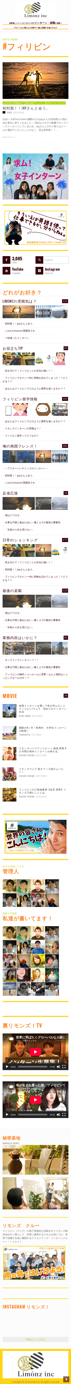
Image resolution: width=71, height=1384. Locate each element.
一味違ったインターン (17, 337)
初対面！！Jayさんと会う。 (26, 107)
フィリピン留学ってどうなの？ (22, 435)
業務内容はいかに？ (20, 637)
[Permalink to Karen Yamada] (38, 974)
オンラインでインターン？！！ (22, 660)
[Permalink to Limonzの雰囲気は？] (19, 311)
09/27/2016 (41, 755)
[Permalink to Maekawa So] (24, 885)
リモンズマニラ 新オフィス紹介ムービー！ (41, 770)
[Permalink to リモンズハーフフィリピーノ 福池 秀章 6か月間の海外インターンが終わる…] (9, 753)
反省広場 (10, 492)
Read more (8, 137)
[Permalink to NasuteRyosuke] (10, 988)
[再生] (7, 1066)
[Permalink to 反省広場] (19, 503)
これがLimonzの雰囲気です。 (21, 330)
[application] (35, 1051)
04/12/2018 (37, 716)
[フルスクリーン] (64, 1066)
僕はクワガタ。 (13, 515)
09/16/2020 (18, 112)
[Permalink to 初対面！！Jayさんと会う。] (35, 80)
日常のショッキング (55, 103)
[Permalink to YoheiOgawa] (52, 988)
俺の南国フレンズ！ (35, 103)
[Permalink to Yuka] (38, 988)
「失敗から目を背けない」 (19, 529)
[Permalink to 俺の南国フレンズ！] (19, 456)
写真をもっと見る (35, 1339)
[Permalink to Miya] (24, 899)
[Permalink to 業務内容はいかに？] (19, 648)
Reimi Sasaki (25, 716)
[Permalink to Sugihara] (10, 885)
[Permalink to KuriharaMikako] (10, 974)
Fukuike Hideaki (27, 755)
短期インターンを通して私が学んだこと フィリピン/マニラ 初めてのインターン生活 (43, 708)
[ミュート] (58, 1066)
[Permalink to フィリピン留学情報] (19, 409)
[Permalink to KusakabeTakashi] (10, 899)
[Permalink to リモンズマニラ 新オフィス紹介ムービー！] (9, 773)
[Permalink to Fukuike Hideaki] (38, 885)
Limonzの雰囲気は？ (13, 103)
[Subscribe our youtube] (6, 271)
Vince (9, 112)
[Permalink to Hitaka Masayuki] (52, 960)
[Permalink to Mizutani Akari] (38, 960)
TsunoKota (24, 734)
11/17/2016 (36, 734)
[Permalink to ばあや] (24, 974)
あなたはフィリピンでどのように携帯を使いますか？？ (35, 388)
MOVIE (10, 696)
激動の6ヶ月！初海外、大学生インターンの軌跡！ (43, 729)
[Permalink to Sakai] (24, 988)
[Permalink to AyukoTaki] (52, 885)
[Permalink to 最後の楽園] (19, 601)
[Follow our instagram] (39, 271)
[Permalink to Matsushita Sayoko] (52, 946)
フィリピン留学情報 (20, 398)
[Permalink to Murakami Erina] (52, 899)
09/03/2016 (41, 796)
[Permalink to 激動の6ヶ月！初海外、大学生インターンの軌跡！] (9, 732)
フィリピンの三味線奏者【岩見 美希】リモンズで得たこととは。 (42, 791)
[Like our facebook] (6, 260)
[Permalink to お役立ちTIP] (19, 358)
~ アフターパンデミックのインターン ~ (26, 468)
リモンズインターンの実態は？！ (23, 428)
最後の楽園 (12, 590)
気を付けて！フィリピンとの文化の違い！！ (29, 370)
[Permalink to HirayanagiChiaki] (38, 899)
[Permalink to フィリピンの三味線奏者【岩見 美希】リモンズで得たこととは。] (9, 794)
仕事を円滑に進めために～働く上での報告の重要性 (32, 522)
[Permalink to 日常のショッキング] (19, 550)
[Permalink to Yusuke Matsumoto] (38, 946)
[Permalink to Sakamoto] (52, 974)
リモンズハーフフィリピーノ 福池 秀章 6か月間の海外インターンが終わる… (42, 749)
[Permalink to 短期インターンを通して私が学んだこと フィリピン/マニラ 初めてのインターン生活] (9, 710)
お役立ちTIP (13, 348)
